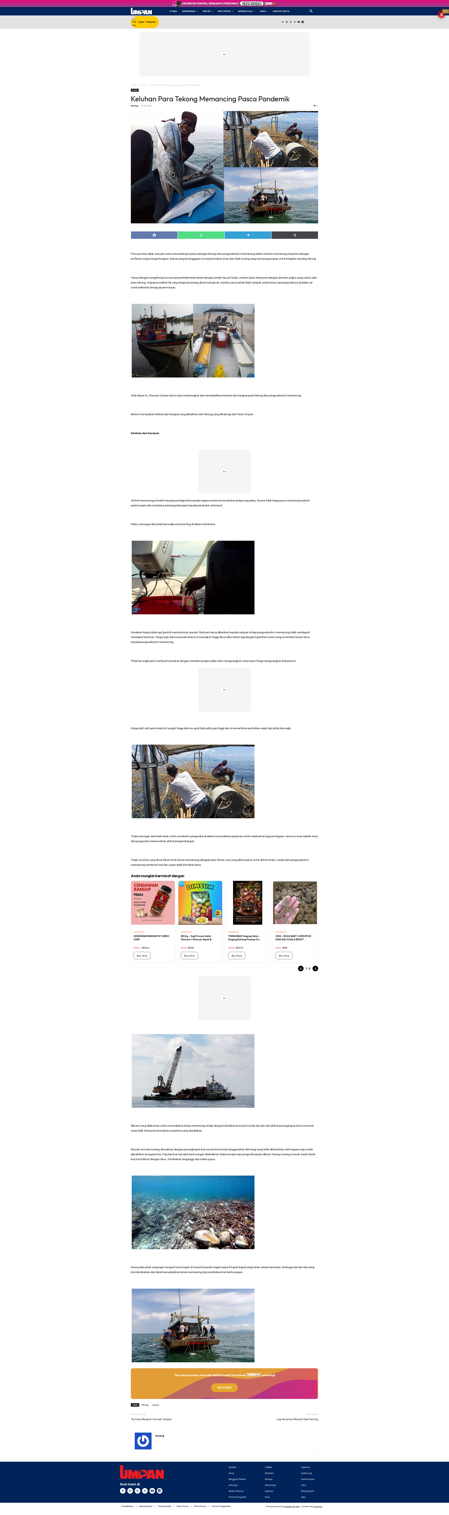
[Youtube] (299, 22)
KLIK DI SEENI (224, 1387)
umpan (155, 1404)
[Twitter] (291, 22)
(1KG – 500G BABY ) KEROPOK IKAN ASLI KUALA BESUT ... (293, 937)
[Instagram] (287, 22)
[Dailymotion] (303, 22)
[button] (311, 11)
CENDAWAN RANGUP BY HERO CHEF (151, 937)
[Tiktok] (295, 22)
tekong (145, 1404)
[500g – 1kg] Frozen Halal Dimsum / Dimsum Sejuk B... (197, 937)
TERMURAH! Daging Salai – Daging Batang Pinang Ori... (244, 937)
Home (134, 85)
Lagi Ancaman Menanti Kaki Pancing (297, 1419)
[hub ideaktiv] (319, 9)
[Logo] (141, 11)
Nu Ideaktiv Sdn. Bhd (291, 1506)
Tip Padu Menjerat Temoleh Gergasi (151, 1419)
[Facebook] (283, 22)
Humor (143, 85)
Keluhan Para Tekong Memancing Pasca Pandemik (210, 98)
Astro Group (317, 1506)
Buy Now (142, 955)
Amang (134, 105)
